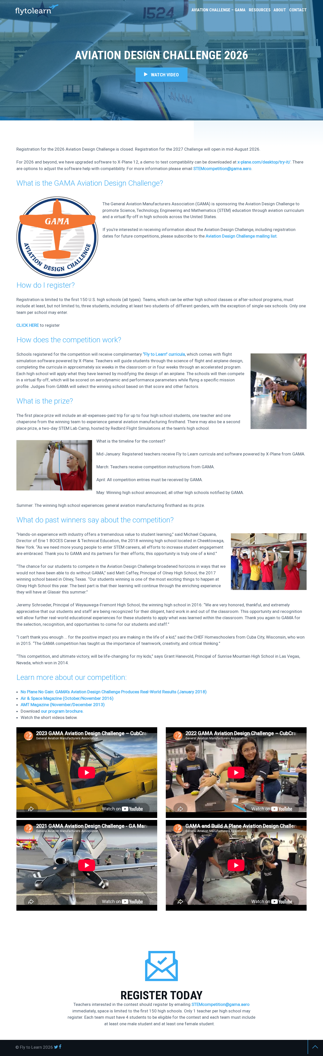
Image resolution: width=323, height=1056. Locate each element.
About (280, 10)
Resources (260, 10)
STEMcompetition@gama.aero (222, 168)
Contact (298, 10)
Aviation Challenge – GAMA (219, 10)
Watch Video (163, 75)
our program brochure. (62, 711)
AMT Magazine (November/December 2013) (63, 704)
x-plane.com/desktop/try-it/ (263, 161)
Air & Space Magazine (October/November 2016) (67, 698)
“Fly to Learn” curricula (164, 354)
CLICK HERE (27, 325)
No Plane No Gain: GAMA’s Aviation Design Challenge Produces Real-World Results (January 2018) (114, 691)
